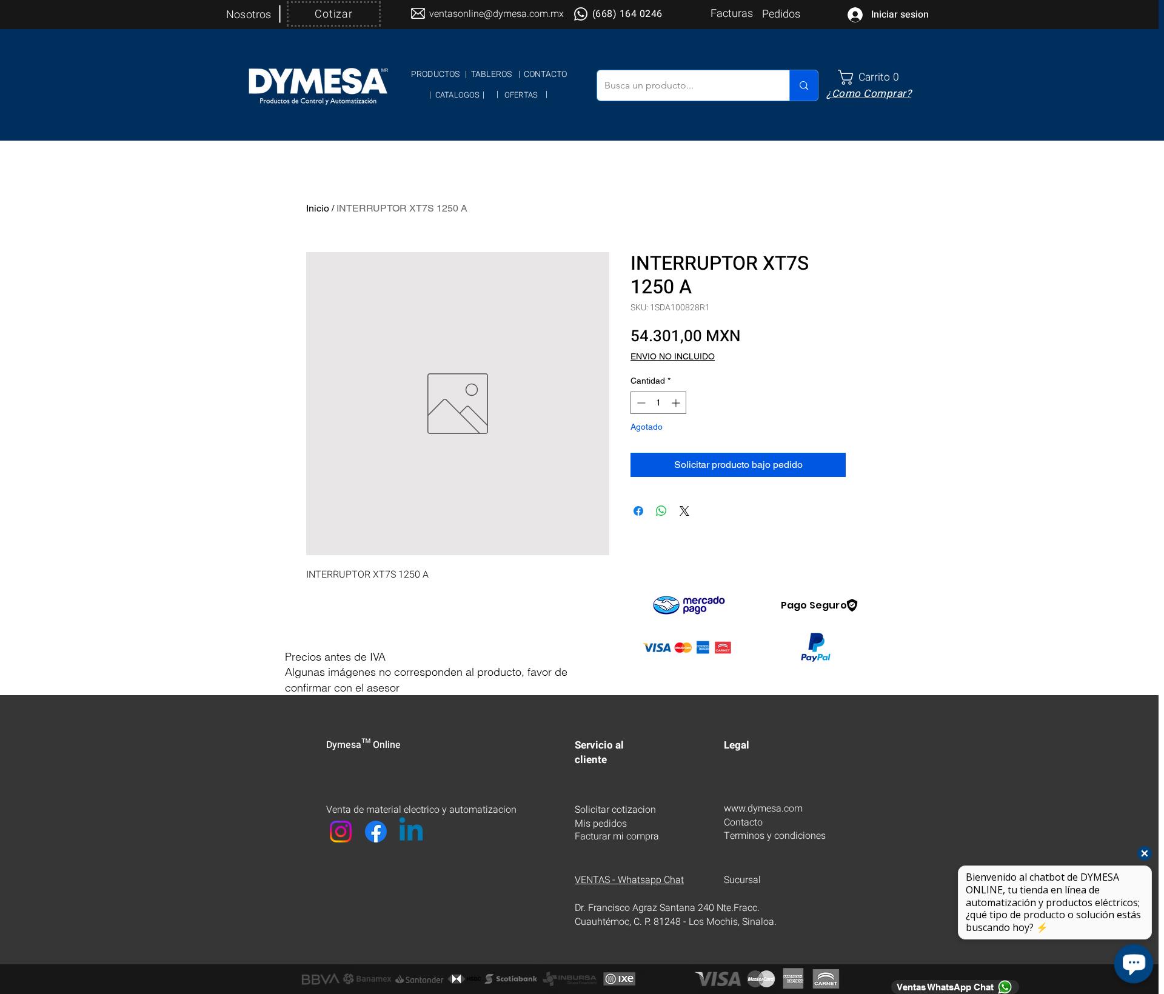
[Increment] (676, 402)
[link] (873, 77)
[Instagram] (340, 831)
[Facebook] (375, 831)
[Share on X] (684, 511)
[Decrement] (639, 402)
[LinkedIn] (411, 831)
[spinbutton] (658, 402)
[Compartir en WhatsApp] (661, 511)
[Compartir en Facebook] (638, 511)
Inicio (317, 208)
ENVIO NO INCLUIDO (672, 356)
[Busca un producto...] (803, 85)
